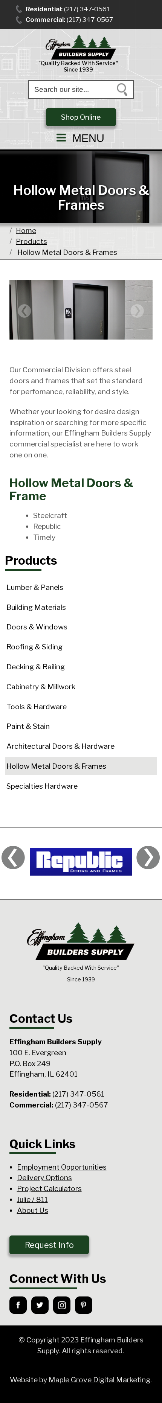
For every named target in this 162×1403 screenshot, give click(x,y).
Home (26, 230)
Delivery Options (44, 1177)
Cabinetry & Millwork (40, 686)
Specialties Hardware (42, 786)
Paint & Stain (28, 726)
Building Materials (36, 607)
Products (31, 241)
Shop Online (81, 117)
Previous (24, 310)
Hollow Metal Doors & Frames (56, 766)
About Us (32, 1210)
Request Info (49, 1245)
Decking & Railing (35, 666)
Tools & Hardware (36, 706)
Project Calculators (49, 1188)
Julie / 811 (32, 1199)
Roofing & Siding (34, 646)
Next (137, 310)
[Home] (80, 47)
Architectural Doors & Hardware (60, 746)
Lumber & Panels (34, 587)
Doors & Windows (36, 626)
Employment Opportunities (62, 1166)
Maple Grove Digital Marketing (99, 1379)
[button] (81, 137)
